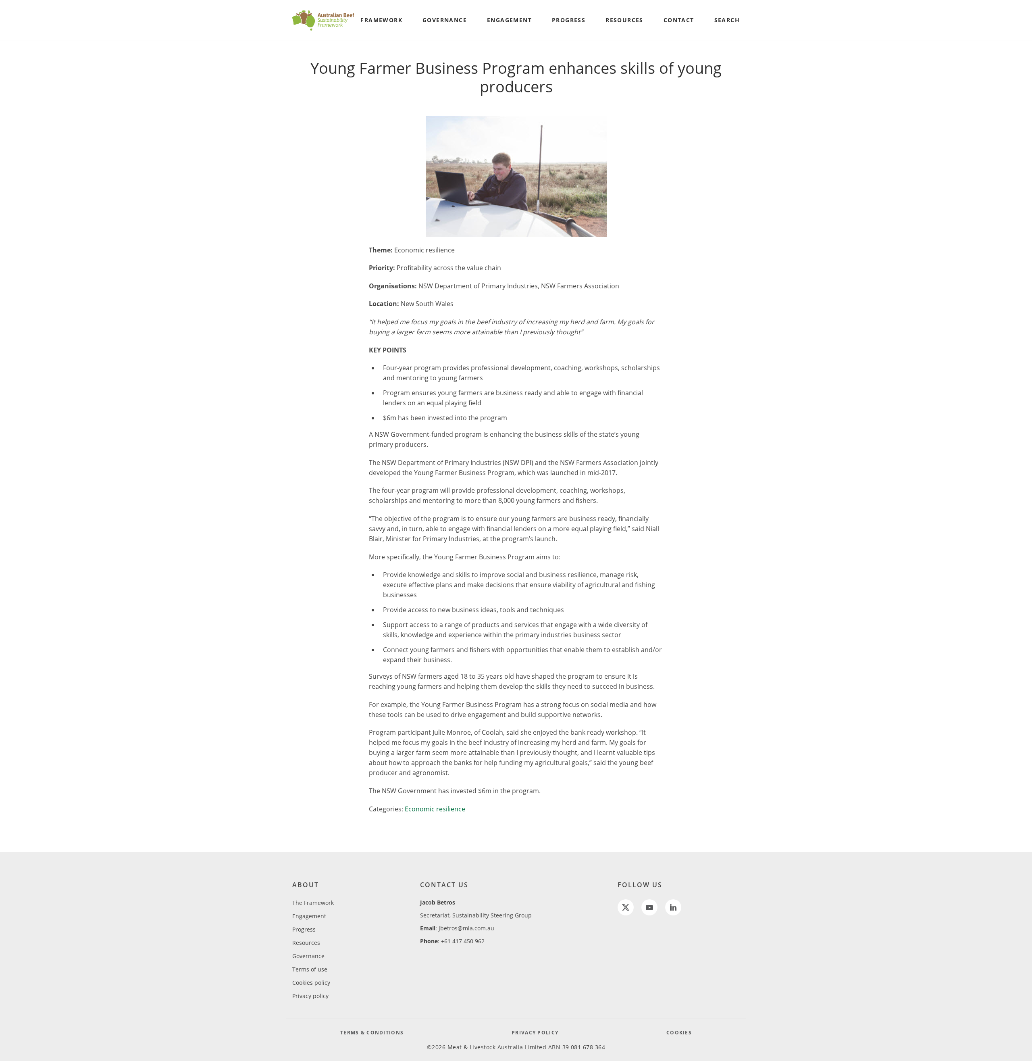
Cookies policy (311, 982)
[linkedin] (673, 907)
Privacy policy (310, 996)
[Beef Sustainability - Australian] (323, 20)
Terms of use (309, 969)
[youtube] (649, 907)
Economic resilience (435, 809)
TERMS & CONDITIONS (372, 1032)
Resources (306, 942)
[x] (626, 907)
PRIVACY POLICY (535, 1032)
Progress (304, 929)
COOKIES (679, 1032)
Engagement (309, 916)
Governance (308, 956)
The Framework (313, 903)
